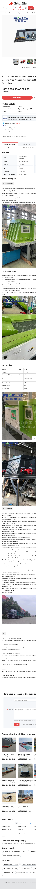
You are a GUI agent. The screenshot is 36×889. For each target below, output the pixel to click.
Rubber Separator (8, 872)
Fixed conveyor (6, 826)
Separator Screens (25, 868)
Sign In (4, 136)
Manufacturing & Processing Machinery (16, 12)
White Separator (20, 872)
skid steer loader (6, 830)
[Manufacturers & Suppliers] (18, 3)
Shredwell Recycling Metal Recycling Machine (15, 851)
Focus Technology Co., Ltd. (22, 882)
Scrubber (20, 830)
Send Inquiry (17, 97)
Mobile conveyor (22, 826)
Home (3, 12)
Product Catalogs (26, 823)
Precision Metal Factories (10, 868)
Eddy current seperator (8, 833)
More (3, 876)
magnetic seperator (23, 833)
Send (16, 724)
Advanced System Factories (10, 864)
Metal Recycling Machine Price (11, 855)
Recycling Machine (31, 12)
